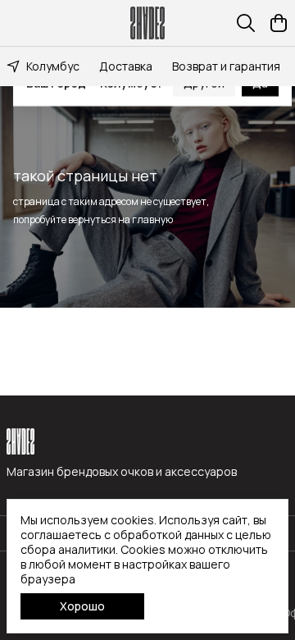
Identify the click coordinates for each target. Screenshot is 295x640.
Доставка (125, 66)
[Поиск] (246, 23)
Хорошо (82, 606)
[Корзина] (278, 23)
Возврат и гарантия (226, 66)
